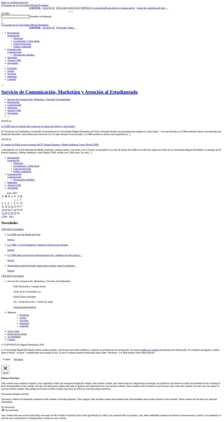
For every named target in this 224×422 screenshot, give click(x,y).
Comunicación (14, 49)
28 (12, 213)
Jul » (11, 216)
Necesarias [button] (6, 394)
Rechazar (18, 359)
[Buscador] (167, 8)
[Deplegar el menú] (8, 116)
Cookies (11, 339)
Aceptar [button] (6, 359)
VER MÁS (12, 229)
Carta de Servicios (22, 44)
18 (3, 209)
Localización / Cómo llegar (26, 41)
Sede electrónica (80, 8)
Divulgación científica (24, 55)
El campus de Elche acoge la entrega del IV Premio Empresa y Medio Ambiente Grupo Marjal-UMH (49, 144)
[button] (13, 35)
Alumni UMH (14, 60)
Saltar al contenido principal (14, 2)
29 (15, 213)
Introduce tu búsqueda (40, 16)
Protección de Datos (17, 334)
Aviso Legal (13, 331)
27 (9, 213)
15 (15, 206)
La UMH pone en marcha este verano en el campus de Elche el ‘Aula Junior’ (38, 126)
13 (9, 206)
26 (6, 213)
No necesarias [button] (8, 407)
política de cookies (150, 350)
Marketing (12, 57)
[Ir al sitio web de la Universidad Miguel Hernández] (25, 5)
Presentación (13, 33)
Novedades (12, 63)
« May (4, 216)
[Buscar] (2, 20)
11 (3, 206)
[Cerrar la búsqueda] (2, 23)
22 (15, 209)
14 (12, 206)
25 (3, 213)
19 (6, 209)
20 (9, 209)
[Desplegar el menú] (72, 11)
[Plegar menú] (74, 28)
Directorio (18, 38)
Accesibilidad (13, 336)
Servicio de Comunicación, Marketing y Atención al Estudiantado (69, 92)
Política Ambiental (22, 46)
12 (6, 206)
